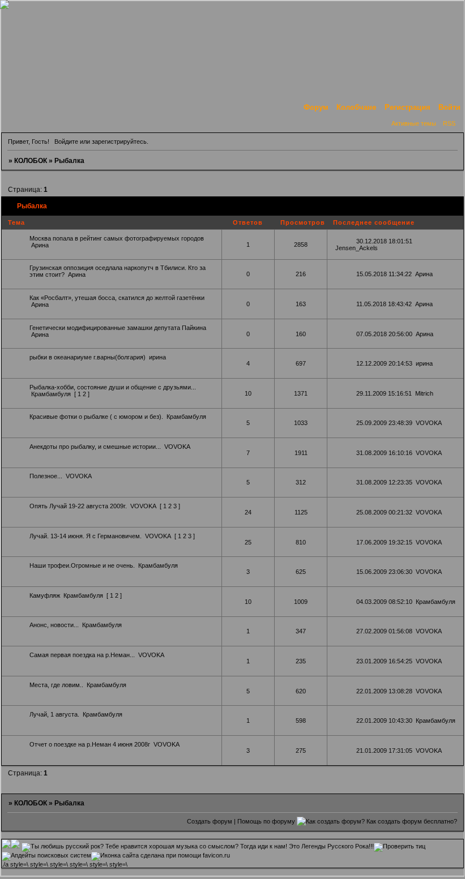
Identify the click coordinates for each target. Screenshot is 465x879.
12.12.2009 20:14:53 (384, 363)
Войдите (66, 141)
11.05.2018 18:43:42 (384, 304)
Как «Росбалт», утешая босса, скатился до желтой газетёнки (116, 297)
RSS (449, 123)
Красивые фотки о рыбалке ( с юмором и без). (96, 416)
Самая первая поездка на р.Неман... (82, 654)
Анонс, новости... (54, 624)
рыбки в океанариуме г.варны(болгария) (87, 357)
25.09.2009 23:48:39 (384, 422)
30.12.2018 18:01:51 (384, 241)
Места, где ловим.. (56, 684)
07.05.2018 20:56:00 (384, 334)
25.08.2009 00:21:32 (384, 512)
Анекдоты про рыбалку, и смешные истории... (95, 446)
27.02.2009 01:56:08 (384, 631)
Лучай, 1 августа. (54, 714)
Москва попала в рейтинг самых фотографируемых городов (116, 238)
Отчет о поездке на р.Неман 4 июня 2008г (89, 744)
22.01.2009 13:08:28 (384, 691)
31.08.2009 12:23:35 (384, 482)
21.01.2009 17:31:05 (384, 750)
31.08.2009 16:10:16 (384, 452)
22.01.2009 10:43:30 (384, 720)
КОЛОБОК (30, 161)
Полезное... (45, 476)
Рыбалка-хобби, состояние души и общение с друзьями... (112, 387)
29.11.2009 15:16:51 (384, 393)
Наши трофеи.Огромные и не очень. (82, 565)
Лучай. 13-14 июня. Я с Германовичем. (85, 536)
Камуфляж (44, 595)
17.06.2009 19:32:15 (384, 542)
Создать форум (209, 821)
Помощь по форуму (266, 821)
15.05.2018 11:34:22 (384, 274)
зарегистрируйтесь (119, 141)
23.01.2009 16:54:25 (384, 661)
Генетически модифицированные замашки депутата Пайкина (117, 327)
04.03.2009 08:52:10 (384, 601)
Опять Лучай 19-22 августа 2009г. (78, 506)
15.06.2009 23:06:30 (384, 571)
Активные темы (413, 123)
